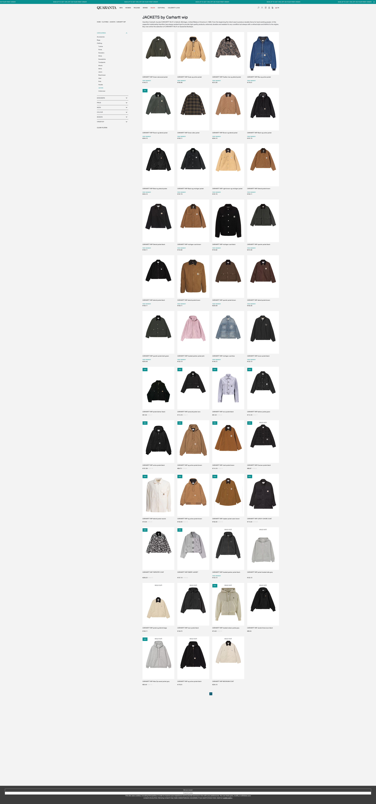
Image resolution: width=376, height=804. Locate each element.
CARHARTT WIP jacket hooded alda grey (260, 572)
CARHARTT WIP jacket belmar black (153, 411)
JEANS (100, 72)
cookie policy (227, 798)
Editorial (161, 8)
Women (128, 8)
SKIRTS (100, 68)
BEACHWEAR (102, 75)
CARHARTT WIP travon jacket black (258, 356)
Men (120, 8)
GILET (99, 78)
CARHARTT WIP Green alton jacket (188, 133)
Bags (98, 40)
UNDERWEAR (101, 91)
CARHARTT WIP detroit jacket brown (188, 300)
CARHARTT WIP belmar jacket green (258, 411)
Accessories (101, 37)
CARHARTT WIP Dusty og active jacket (189, 77)
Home (99, 22)
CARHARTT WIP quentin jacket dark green (155, 356)
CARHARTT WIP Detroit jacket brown (258, 188)
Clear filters (102, 127)
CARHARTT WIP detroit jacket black (153, 300)
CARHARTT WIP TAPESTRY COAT (153, 572)
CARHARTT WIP (121, 22)
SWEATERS (101, 53)
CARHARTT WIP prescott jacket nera (188, 411)
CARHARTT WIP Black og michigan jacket (190, 188)
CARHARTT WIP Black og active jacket (259, 133)
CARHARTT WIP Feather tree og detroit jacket (226, 77)
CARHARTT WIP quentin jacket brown (224, 300)
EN (278, 7)
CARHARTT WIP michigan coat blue (223, 356)
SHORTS (100, 65)
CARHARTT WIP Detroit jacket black (153, 244)
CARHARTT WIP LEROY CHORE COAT (259, 518)
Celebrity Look (174, 8)
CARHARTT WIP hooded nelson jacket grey (225, 628)
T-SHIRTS (100, 46)
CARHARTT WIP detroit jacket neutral (154, 518)
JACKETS (112, 22)
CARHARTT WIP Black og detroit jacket (154, 188)
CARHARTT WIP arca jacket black (223, 411)
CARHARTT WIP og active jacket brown (189, 465)
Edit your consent (188, 790)
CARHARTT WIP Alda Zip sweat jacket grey (155, 681)
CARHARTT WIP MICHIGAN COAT (223, 681)
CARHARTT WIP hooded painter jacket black (226, 572)
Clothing (105, 22)
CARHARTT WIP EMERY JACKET (187, 572)
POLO (99, 81)
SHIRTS (100, 56)
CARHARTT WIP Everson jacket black (259, 465)
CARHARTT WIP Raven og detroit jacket (154, 133)
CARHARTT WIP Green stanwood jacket (155, 77)
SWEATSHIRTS (102, 59)
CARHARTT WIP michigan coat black (223, 244)
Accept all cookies (188, 793)
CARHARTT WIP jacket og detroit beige (154, 628)
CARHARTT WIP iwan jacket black (188, 628)
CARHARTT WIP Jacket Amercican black (260, 628)
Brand (145, 8)
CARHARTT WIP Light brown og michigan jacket (227, 188)
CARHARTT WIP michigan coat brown (189, 244)
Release (137, 8)
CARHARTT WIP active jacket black (153, 465)
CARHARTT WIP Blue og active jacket (259, 77)
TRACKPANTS (101, 62)
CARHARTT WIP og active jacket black (189, 681)
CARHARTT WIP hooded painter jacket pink (190, 356)
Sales (153, 8)
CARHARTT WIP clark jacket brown (223, 465)
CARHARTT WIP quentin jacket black (258, 244)
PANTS (100, 49)
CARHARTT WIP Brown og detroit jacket (224, 133)
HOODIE (100, 84)
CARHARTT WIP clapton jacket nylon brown (226, 518)
